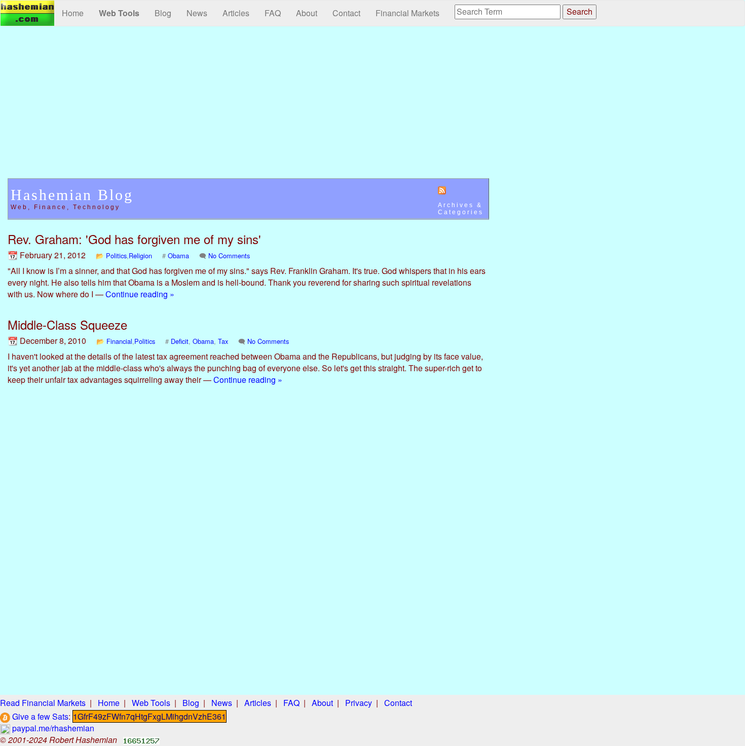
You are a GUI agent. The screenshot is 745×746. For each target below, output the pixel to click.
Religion (140, 255)
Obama (178, 255)
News (197, 13)
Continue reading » (139, 294)
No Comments (229, 255)
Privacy (358, 703)
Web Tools (119, 13)
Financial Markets (407, 13)
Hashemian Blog (72, 194)
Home (73, 13)
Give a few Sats (39, 716)
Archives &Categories (460, 209)
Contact (346, 13)
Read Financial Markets (43, 703)
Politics (116, 255)
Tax (223, 341)
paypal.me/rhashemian (52, 728)
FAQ (273, 13)
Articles (235, 13)
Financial (119, 341)
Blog (163, 13)
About (306, 13)
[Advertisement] (248, 107)
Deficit (180, 341)
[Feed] (442, 189)
